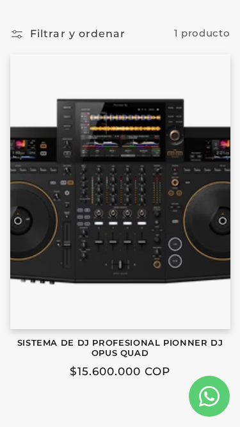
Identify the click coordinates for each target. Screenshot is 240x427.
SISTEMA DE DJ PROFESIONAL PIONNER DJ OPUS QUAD (120, 348)
